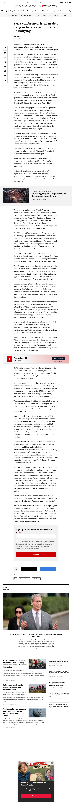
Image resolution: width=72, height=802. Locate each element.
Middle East (6, 589)
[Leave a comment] (5, 76)
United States (36, 578)
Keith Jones (17, 36)
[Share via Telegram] (5, 62)
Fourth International (12, 15)
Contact (61, 2)
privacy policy (35, 546)
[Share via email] (5, 66)
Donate (64, 15)
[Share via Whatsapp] (5, 57)
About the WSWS (47, 15)
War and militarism (24, 578)
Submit (36, 554)
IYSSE (38, 15)
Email (18, 533)
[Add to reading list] (5, 80)
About (66, 2)
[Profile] (70, 2)
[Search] (70, 12)
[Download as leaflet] (5, 71)
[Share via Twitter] (5, 53)
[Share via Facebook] (5, 48)
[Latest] (6, 12)
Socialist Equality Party (28, 15)
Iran (15, 578)
